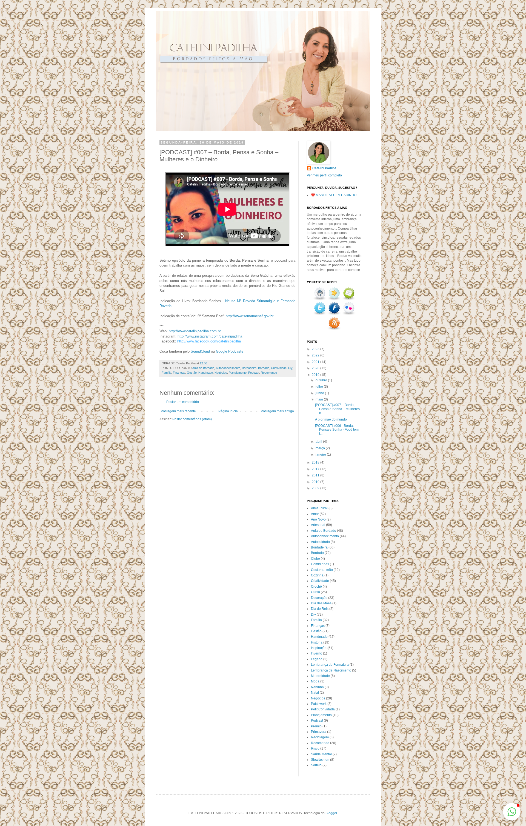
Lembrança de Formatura (330, 665)
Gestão (192, 372)
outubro (322, 380)
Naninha (317, 687)
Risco (315, 748)
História (316, 642)
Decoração (319, 598)
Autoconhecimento (228, 368)
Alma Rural (319, 508)
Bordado (263, 368)
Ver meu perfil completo (324, 175)
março (321, 448)
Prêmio (316, 726)
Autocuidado (320, 542)
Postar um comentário (182, 402)
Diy (290, 368)
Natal (315, 692)
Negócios (221, 372)
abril (319, 442)
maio (320, 399)
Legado (316, 659)
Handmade (205, 372)
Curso (315, 592)
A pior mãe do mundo (331, 419)
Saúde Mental (321, 754)
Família (166, 372)
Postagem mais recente (178, 411)
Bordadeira (249, 368)
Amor (315, 514)
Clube (315, 559)
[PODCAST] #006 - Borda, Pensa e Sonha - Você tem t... (337, 430)
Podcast (253, 372)
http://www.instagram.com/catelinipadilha (210, 336)
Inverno (316, 653)
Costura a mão (322, 570)
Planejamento (238, 372)
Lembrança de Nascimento (331, 670)
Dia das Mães (321, 603)
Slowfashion (320, 760)
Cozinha (317, 575)
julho (320, 386)
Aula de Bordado (203, 368)
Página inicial (228, 411)
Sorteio (316, 765)
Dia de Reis (319, 609)
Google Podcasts (229, 351)
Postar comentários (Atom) (192, 419)
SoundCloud (200, 351)
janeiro (321, 454)
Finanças (179, 372)
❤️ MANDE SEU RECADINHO (333, 195)
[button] (512, 812)
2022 (316, 355)
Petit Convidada (323, 709)
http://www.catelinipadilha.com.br (195, 331)
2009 (316, 488)
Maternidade (320, 676)
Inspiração (319, 648)
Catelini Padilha (324, 168)
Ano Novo (318, 519)
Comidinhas (320, 564)
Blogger (331, 813)
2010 (316, 482)
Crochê (316, 586)
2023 (316, 349)
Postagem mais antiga (277, 411)
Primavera (318, 732)
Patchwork (319, 704)
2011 (316, 475)
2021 (316, 362)
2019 (316, 375)
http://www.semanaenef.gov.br (249, 316)
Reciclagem (320, 737)
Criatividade (279, 368)
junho (320, 393)
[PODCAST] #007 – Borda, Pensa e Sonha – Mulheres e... (337, 409)
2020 (316, 368)
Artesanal (318, 525)
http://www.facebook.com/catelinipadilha (209, 341)
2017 (316, 469)
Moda (315, 681)
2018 (316, 462)
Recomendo (269, 372)
